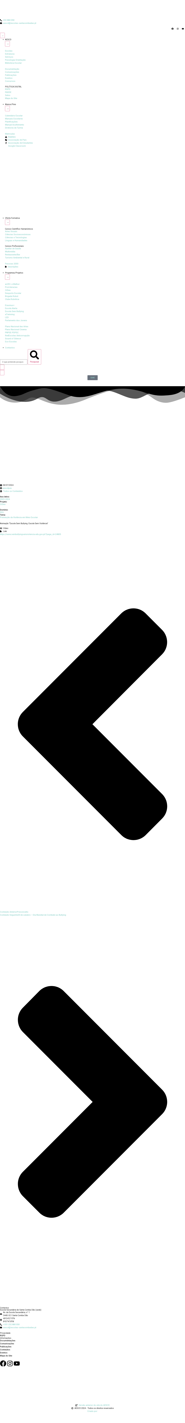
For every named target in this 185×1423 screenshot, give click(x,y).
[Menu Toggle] (2, 35)
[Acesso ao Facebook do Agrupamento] (173, 29)
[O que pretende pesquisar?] (13, 362)
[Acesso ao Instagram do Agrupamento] (178, 29)
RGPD (2, 1335)
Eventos (3, 1353)
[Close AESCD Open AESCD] (7, 43)
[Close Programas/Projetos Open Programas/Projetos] (7, 277)
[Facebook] (3, 1363)
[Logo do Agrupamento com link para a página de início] (92, 9)
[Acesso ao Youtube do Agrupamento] (183, 29)
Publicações (5, 1346)
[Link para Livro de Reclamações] (92, 1374)
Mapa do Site (6, 1356)
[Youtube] (17, 1363)
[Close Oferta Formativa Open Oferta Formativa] (7, 222)
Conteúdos (5, 1349)
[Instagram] (10, 1363)
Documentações (7, 1340)
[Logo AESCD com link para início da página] (92, 1300)
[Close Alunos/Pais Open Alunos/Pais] (7, 108)
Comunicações (7, 1343)
